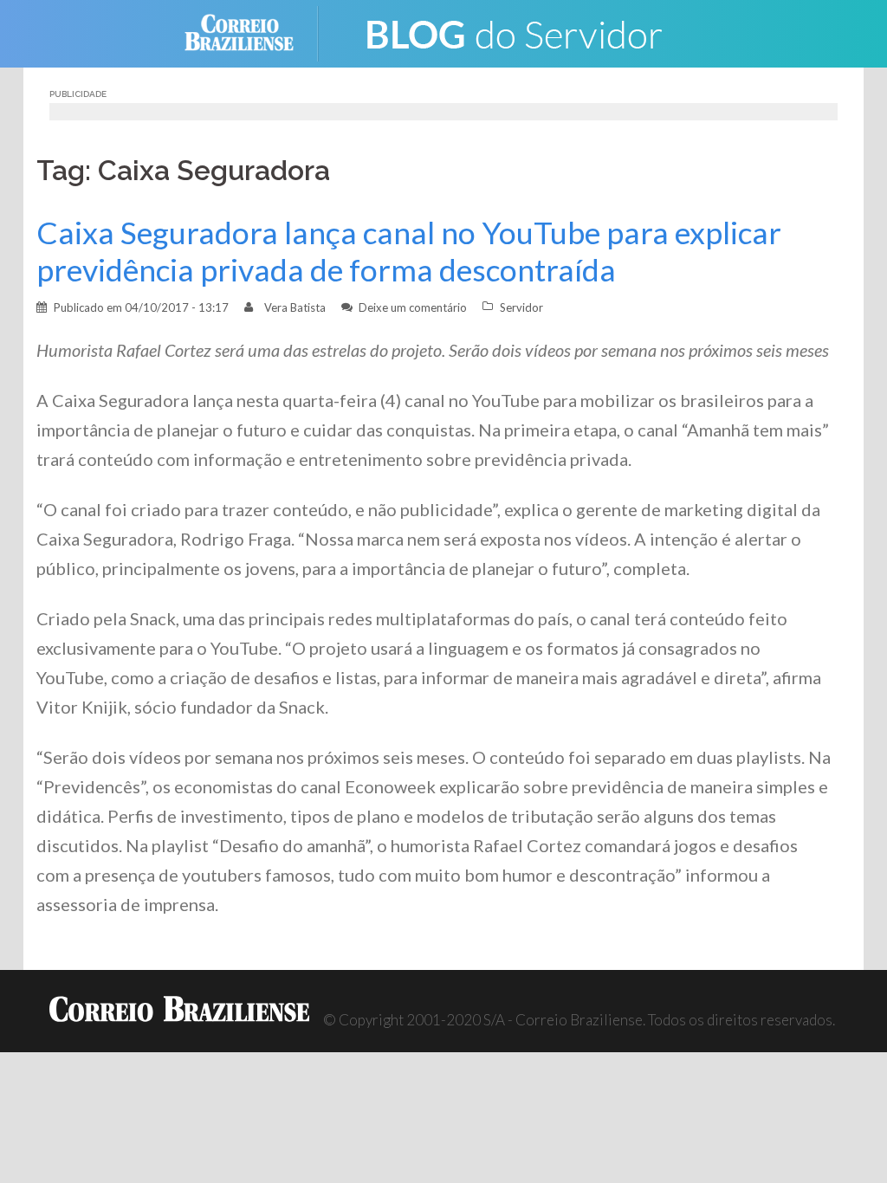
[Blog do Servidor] (512, 32)
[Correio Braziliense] (252, 32)
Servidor (521, 307)
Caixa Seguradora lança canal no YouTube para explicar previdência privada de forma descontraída (408, 251)
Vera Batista (295, 307)
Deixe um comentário (413, 307)
